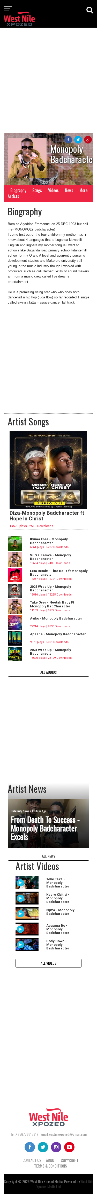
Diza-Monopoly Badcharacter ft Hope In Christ (47, 516)
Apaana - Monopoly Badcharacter (58, 634)
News (69, 190)
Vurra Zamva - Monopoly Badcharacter (50, 557)
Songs (37, 190)
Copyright (70, 1160)
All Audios (48, 672)
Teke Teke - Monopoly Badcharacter (57, 882)
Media (59, 1181)
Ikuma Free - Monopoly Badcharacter (49, 541)
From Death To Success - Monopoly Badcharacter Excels (45, 828)
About (51, 1160)
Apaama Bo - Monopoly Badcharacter (57, 929)
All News (48, 856)
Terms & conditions (50, 1166)
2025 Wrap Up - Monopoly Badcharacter (50, 588)
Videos (53, 190)
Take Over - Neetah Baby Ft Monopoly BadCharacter (52, 604)
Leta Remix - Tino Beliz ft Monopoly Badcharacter (59, 572)
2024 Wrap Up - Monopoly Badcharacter (50, 651)
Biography (18, 190)
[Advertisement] (48, 79)
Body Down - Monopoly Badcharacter (57, 944)
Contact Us (32, 1160)
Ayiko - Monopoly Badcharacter (56, 618)
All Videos (48, 963)
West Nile (36, 1181)
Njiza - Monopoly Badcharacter (60, 912)
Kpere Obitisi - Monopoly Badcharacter (58, 898)
